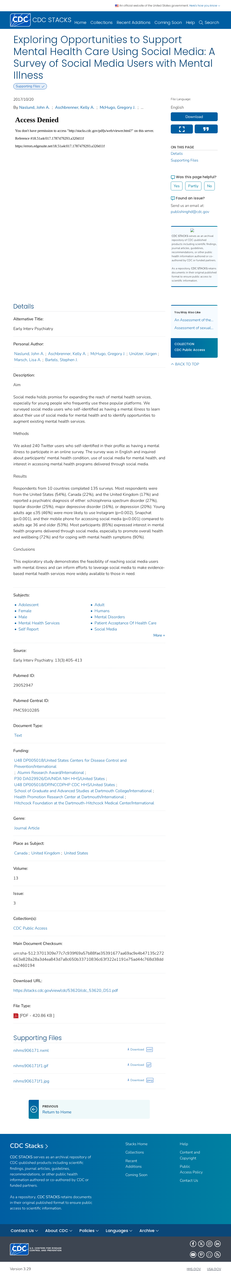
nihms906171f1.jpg (31, 1081)
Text (18, 735)
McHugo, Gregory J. (117, 107)
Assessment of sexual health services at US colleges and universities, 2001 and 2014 (194, 327)
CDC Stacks (27, 1146)
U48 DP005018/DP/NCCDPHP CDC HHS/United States (64, 784)
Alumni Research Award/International (50, 772)
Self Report (28, 629)
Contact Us (189, 1180)
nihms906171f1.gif (30, 1065)
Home (80, 22)
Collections (101, 22)
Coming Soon (168, 22)
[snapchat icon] (209, 1254)
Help (190, 22)
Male (22, 617)
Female (24, 611)
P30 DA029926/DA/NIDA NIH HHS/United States (59, 778)
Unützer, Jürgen (143, 353)
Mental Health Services (39, 623)
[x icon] (201, 1243)
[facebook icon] (193, 1243)
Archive (147, 1230)
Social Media (106, 629)
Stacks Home (136, 1144)
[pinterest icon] (201, 1254)
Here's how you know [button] (203, 5)
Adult (99, 604)
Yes (177, 186)
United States (76, 853)
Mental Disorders (110, 617)
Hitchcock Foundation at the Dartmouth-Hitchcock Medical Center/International (84, 803)
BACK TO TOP (187, 364)
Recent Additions (133, 22)
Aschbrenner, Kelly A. (74, 107)
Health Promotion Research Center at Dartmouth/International (69, 797)
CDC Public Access (30, 928)
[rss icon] (217, 1254)
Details (177, 153)
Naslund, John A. (34, 107)
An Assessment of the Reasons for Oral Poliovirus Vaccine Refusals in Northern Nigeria (194, 320)
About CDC (56, 1230)
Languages (117, 1230)
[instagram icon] (209, 1243)
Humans (102, 611)
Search (212, 22)
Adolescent (28, 604)
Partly (193, 186)
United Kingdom (45, 853)
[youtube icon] (193, 1254)
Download (137, 1050)
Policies (87, 1230)
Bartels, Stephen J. (61, 359)
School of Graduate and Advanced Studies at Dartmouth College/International (83, 791)
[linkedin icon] (217, 1243)
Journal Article (26, 828)
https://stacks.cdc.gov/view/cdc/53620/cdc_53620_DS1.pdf (65, 990)
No (209, 186)
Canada (21, 853)
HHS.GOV (194, 1269)
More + (159, 635)
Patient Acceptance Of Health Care (125, 623)
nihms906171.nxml (31, 1050)
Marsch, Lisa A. (27, 359)
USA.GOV (214, 1269)
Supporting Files (184, 160)
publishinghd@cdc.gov (190, 211)
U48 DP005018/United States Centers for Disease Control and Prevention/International (70, 763)
